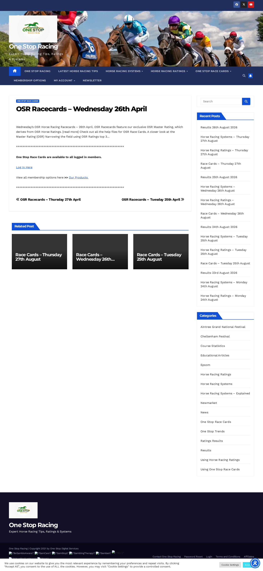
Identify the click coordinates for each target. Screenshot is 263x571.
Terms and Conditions (228, 556)
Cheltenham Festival (215, 336)
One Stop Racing (33, 46)
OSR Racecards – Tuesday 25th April (151, 199)
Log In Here (24, 167)
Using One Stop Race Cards (220, 469)
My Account (64, 80)
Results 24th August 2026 (219, 227)
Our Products (79, 177)
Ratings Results (212, 441)
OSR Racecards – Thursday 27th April (50, 199)
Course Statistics (213, 346)
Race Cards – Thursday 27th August (38, 257)
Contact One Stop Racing (167, 556)
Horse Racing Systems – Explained (225, 393)
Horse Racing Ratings (168, 71)
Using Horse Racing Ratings (220, 460)
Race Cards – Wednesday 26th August (93, 259)
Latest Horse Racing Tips (78, 71)
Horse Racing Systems (123, 71)
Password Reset (193, 556)
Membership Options (29, 80)
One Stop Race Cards (213, 71)
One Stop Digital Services (64, 548)
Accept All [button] (250, 564)
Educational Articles (215, 355)
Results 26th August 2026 (219, 127)
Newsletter (92, 80)
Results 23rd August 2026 (219, 272)
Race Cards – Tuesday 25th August (159, 257)
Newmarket (209, 403)
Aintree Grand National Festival (223, 327)
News (204, 412)
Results (206, 450)
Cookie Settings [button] (230, 564)
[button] (244, 75)
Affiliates (249, 556)
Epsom (205, 365)
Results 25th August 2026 (219, 177)
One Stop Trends (213, 431)
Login (209, 556)
